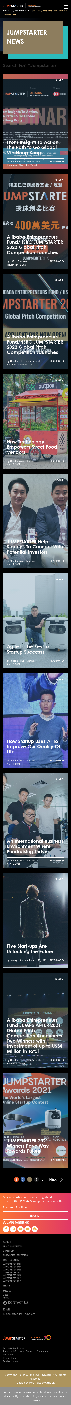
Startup (8, 1250)
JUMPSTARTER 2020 (12, 1275)
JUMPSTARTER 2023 (12, 1266)
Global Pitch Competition (16, 1255)
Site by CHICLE (45, 1382)
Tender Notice (10, 1361)
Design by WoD (25, 1382)
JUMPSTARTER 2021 (12, 1272)
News (6, 1285)
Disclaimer (8, 1354)
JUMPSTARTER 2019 (12, 1278)
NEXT (54, 1179)
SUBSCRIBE (36, 1216)
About (7, 1242)
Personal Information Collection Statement (25, 1351)
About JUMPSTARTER (13, 1246)
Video (5, 1294)
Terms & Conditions (13, 1347)
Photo (6, 1297)
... (43, 1179)
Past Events (11, 1260)
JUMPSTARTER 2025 (12, 1263)
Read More (56, 161)
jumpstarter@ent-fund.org (19, 1314)
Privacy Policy (10, 1357)
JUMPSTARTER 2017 (12, 1280)
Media (7, 1290)
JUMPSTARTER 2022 (12, 1269)
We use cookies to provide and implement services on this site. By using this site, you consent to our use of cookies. (36, 1396)
